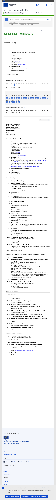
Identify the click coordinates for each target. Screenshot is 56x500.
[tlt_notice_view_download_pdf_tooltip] (7, 98)
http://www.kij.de (22, 64)
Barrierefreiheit (7, 474)
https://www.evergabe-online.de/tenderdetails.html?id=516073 (25, 166)
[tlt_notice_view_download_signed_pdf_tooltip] (14, 85)
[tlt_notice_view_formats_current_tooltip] (48, 120)
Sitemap (5, 484)
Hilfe (5, 451)
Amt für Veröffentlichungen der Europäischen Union (16, 441)
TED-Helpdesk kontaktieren (10, 454)
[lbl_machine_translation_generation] (24, 107)
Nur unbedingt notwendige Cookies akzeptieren (34, 496)
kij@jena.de (17, 61)
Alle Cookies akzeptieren (12, 496)
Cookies (5, 471)
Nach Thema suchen (32, 24)
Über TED (6, 481)
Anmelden (40, 5)
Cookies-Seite (46, 488)
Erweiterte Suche (13, 24)
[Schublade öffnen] (5, 38)
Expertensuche (22, 24)
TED (5, 30)
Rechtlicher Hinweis (8, 469)
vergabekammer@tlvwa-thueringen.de (24, 350)
